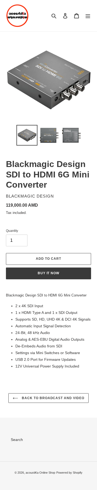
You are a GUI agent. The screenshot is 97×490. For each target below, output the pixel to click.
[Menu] (87, 15)
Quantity (12, 231)
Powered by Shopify (69, 472)
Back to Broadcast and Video (52, 398)
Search (17, 439)
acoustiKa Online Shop (40, 472)
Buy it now (49, 273)
